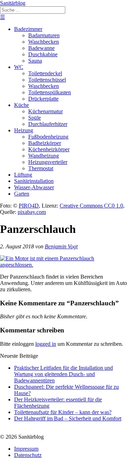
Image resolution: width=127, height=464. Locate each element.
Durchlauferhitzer (47, 124)
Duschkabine (43, 54)
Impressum (26, 449)
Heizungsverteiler (47, 162)
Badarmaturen (44, 35)
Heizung (23, 130)
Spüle (34, 118)
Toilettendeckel (45, 73)
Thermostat (40, 168)
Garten (21, 194)
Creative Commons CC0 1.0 (91, 206)
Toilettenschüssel (47, 80)
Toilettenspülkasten (49, 92)
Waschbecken (43, 42)
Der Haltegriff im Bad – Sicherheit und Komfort (67, 418)
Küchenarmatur (45, 111)
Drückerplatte (43, 99)
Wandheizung (43, 156)
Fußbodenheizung (48, 137)
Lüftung (23, 175)
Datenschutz (28, 455)
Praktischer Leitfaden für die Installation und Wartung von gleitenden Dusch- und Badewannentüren (63, 374)
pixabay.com (32, 212)
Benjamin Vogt (61, 246)
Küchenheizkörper (48, 149)
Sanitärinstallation (34, 181)
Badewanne (41, 48)
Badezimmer (28, 29)
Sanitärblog (12, 3)
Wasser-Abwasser (34, 187)
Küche (21, 105)
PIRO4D (29, 206)
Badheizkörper (44, 143)
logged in (45, 344)
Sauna (35, 61)
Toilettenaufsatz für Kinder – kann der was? (62, 412)
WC (18, 67)
